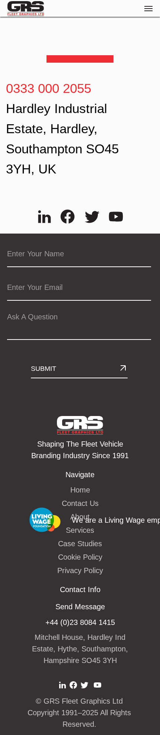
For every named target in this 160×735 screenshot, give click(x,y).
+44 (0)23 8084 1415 (80, 622)
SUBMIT (43, 368)
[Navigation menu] (148, 8)
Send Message (80, 607)
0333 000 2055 (48, 88)
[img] (44, 216)
